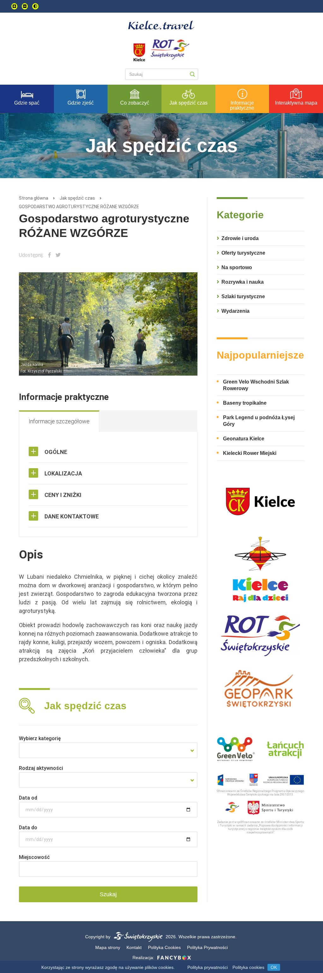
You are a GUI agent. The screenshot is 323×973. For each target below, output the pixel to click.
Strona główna (33, 198)
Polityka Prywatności (207, 947)
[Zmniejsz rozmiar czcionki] (25, 6)
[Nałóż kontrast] (35, 6)
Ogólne (55, 452)
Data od (28, 798)
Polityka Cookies (164, 947)
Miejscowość (34, 857)
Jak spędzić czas (77, 198)
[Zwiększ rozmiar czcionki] (14, 6)
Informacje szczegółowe (59, 421)
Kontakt (134, 947)
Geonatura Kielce (243, 438)
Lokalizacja (63, 473)
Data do (28, 828)
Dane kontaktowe (71, 516)
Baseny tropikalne (245, 403)
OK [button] (274, 967)
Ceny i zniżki (62, 495)
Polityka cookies (248, 967)
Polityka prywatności (207, 967)
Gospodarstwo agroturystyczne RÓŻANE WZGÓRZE (79, 206)
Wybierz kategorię (40, 738)
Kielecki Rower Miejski (249, 453)
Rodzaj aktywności (41, 768)
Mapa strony (107, 947)
